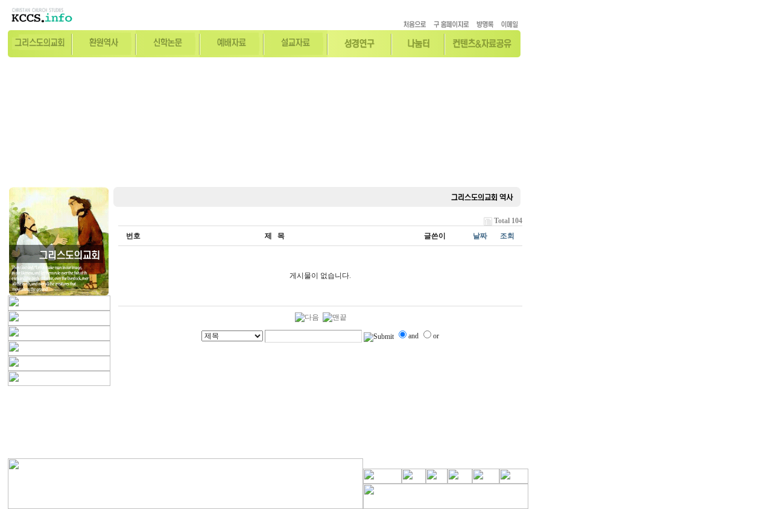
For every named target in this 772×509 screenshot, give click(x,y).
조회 (507, 236)
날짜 (480, 236)
